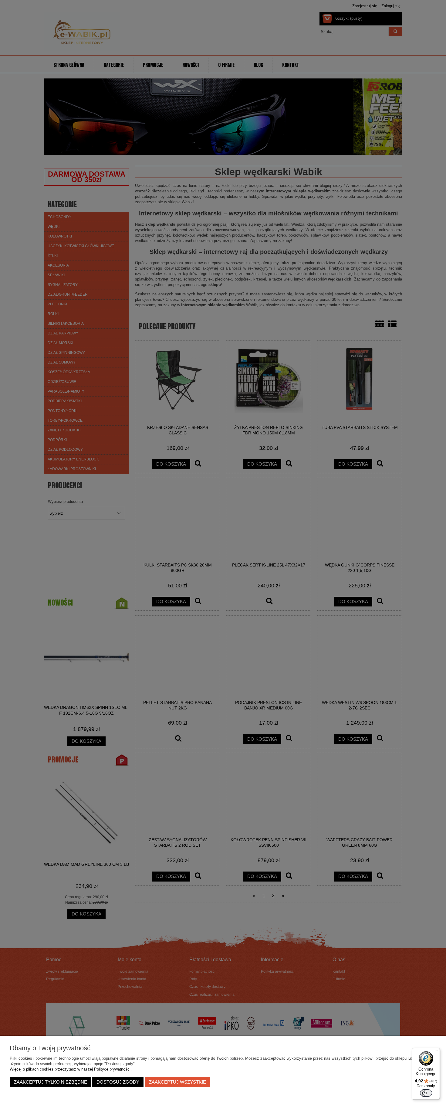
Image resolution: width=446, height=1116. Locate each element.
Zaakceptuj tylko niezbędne (50, 1081)
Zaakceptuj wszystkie (177, 1081)
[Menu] (436, 1051)
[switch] (426, 1093)
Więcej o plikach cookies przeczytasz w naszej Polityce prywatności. (71, 1069)
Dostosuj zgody (117, 1081)
